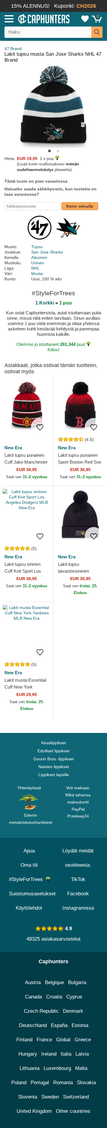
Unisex (37, 262)
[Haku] (97, 32)
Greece (83, 1039)
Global (63, 1039)
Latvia (82, 1054)
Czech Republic (41, 1011)
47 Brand (13, 48)
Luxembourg (57, 1068)
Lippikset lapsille (53, 774)
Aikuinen (39, 257)
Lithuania (30, 1068)
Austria (33, 982)
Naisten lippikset (53, 766)
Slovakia (86, 1082)
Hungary (27, 1054)
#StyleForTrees (27, 879)
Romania (63, 1082)
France (44, 1039)
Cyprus (74, 997)
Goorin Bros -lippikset (53, 758)
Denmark (73, 1011)
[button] (49, 151)
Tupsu (37, 246)
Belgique (54, 982)
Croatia (54, 997)
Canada (33, 997)
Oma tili (29, 865)
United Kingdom (34, 1111)
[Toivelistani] (85, 18)
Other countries (73, 1111)
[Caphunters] (31, 18)
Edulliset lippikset (53, 750)
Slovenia (27, 1097)
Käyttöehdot (29, 908)
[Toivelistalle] (40, 427)
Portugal (40, 1082)
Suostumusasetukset (32, 894)
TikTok (78, 879)
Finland (24, 1039)
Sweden (50, 1097)
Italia (66, 1054)
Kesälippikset (53, 742)
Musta (37, 273)
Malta (81, 1068)
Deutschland (33, 1025)
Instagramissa (78, 908)
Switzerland (76, 1097)
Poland (18, 1082)
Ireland (48, 1054)
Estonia (80, 1025)
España (59, 1025)
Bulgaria (77, 982)
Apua (29, 851)
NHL (35, 268)
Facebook (78, 894)
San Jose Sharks (47, 252)
